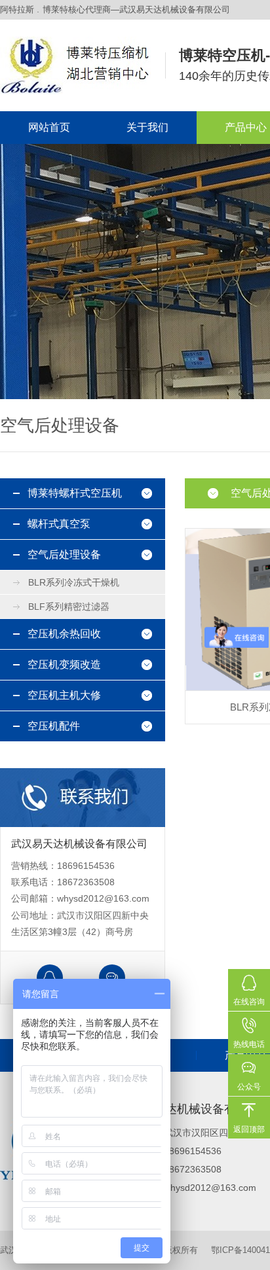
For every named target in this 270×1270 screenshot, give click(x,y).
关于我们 (147, 127)
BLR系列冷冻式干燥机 (73, 582)
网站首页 (49, 127)
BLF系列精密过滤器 (68, 606)
